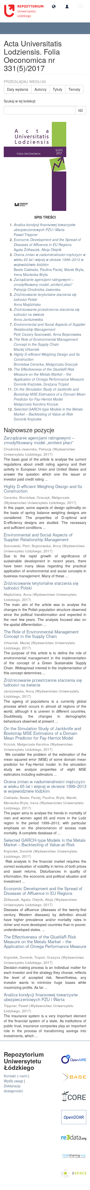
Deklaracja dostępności (13, 1088)
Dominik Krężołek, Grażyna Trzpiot (49, 377)
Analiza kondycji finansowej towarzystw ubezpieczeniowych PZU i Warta (41, 996)
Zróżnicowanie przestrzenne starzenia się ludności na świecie (43, 682)
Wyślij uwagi (13, 1080)
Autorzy (40, 89)
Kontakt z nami (15, 1075)
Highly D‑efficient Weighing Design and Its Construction (43, 488)
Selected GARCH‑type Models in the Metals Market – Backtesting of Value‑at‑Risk (45, 842)
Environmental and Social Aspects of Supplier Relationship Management (38, 536)
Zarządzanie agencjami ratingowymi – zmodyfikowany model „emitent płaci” (39, 439)
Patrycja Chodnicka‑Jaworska (44, 284)
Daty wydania (17, 89)
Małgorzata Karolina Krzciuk (50, 397)
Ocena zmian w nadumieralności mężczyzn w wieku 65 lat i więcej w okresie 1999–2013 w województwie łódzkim (45, 786)
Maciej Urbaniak (46, 344)
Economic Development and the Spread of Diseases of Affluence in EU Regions (43, 890)
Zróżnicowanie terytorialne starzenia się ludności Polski (41, 585)
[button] (53, 6)
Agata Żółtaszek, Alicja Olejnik (47, 244)
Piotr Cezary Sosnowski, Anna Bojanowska (50, 329)
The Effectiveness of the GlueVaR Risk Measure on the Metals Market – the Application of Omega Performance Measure (45, 941)
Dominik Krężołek (48, 414)
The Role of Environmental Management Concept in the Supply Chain (41, 633)
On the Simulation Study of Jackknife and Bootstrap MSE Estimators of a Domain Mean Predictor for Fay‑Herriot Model (42, 733)
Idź (80, 110)
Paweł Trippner (44, 229)
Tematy (74, 89)
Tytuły (57, 89)
